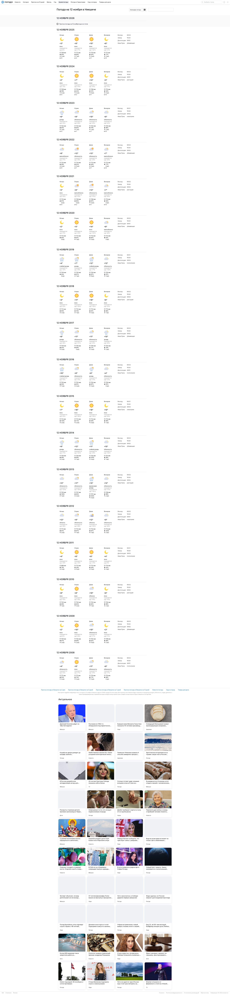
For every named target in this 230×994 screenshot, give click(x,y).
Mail (3, 992)
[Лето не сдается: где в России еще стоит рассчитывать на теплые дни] (129, 975)
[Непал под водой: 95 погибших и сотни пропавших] (71, 975)
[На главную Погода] (8, 2)
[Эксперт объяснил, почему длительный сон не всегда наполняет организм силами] (71, 889)
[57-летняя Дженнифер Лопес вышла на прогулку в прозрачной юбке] (100, 889)
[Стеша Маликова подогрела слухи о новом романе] (100, 975)
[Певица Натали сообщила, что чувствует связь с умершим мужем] (129, 832)
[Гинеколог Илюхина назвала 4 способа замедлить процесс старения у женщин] (129, 746)
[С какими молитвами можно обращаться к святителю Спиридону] (71, 832)
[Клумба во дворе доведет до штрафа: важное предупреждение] (71, 746)
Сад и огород (170, 690)
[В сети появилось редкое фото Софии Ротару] (129, 861)
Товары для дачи (183, 690)
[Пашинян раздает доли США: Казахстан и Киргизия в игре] (100, 832)
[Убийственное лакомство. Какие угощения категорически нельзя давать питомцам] (100, 746)
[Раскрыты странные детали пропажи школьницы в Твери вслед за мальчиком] (71, 803)
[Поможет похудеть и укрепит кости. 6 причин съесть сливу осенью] (71, 861)
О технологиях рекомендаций (191, 992)
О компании (8, 992)
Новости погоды (157, 690)
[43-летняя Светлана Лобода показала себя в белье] (100, 775)
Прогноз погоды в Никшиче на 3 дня (53, 690)
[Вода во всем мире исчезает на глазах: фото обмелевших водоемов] (158, 832)
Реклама (15, 992)
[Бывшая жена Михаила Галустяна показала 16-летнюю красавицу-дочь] (129, 717)
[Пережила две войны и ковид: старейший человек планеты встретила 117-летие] (158, 803)
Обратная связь (205, 992)
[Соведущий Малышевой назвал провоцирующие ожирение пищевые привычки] (158, 717)
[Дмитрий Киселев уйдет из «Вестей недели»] (71, 717)
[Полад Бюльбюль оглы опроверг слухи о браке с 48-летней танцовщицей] (71, 918)
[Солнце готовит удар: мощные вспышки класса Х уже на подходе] (129, 775)
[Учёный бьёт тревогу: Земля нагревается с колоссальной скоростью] (158, 861)
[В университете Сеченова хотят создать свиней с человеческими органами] (158, 775)
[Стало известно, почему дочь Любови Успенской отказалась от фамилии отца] (129, 947)
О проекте (161, 992)
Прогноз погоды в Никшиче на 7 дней (108, 690)
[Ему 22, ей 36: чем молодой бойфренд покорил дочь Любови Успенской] (158, 918)
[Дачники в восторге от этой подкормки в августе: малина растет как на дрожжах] (100, 918)
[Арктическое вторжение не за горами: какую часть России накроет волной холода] (158, 746)
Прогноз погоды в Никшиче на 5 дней (80, 690)
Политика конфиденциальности (174, 992)
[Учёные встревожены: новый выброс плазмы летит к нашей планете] (129, 918)
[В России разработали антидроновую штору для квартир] (71, 775)
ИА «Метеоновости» (223, 992)
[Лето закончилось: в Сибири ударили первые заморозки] (129, 889)
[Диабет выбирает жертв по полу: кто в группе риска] (129, 803)
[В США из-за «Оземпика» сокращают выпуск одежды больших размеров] (100, 861)
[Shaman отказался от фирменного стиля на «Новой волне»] (158, 975)
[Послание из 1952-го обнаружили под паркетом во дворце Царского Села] (100, 717)
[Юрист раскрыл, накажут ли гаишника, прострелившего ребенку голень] (158, 947)
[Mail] (2, 2)
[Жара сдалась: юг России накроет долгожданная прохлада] (158, 889)
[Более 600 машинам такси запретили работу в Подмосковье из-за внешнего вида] (71, 947)
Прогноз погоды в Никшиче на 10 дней (136, 690)
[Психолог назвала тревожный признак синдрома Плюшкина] (100, 947)
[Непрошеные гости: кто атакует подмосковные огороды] (100, 803)
